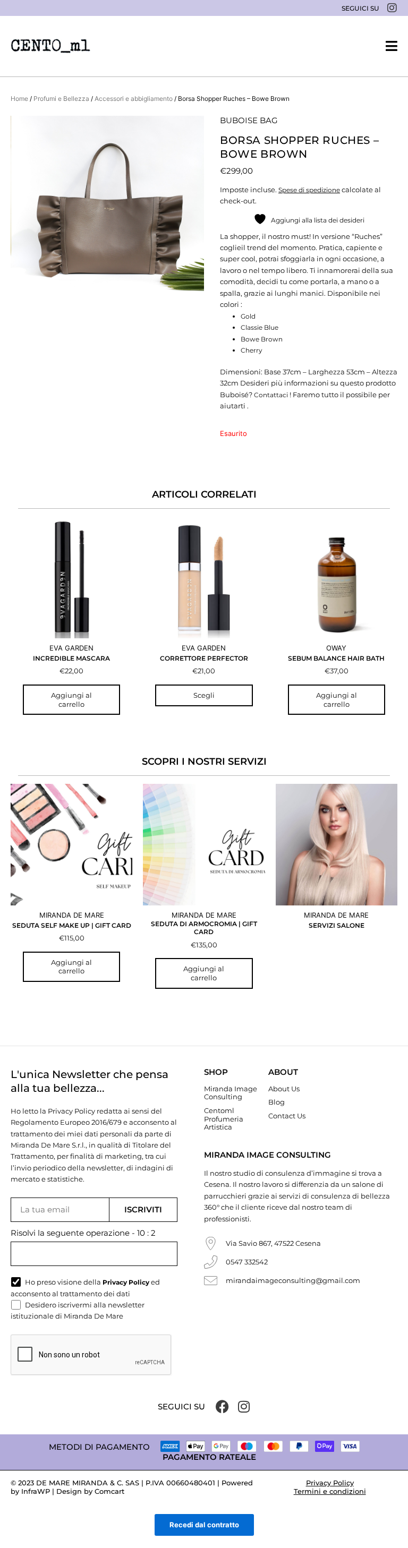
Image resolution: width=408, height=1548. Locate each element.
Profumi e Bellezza (61, 98)
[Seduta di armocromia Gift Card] (204, 844)
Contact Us (286, 1115)
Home (19, 98)
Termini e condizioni (330, 1491)
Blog (276, 1102)
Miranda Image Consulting (230, 1092)
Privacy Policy (330, 1482)
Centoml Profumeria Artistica (223, 1118)
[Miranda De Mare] (50, 46)
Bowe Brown (262, 339)
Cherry (251, 350)
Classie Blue (259, 327)
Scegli (204, 695)
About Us (284, 1088)
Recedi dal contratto (204, 1524)
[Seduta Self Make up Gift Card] (71, 844)
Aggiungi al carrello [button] (71, 699)
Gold (248, 316)
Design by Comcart (90, 1491)
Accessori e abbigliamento (134, 98)
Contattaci (271, 395)
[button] (391, 46)
